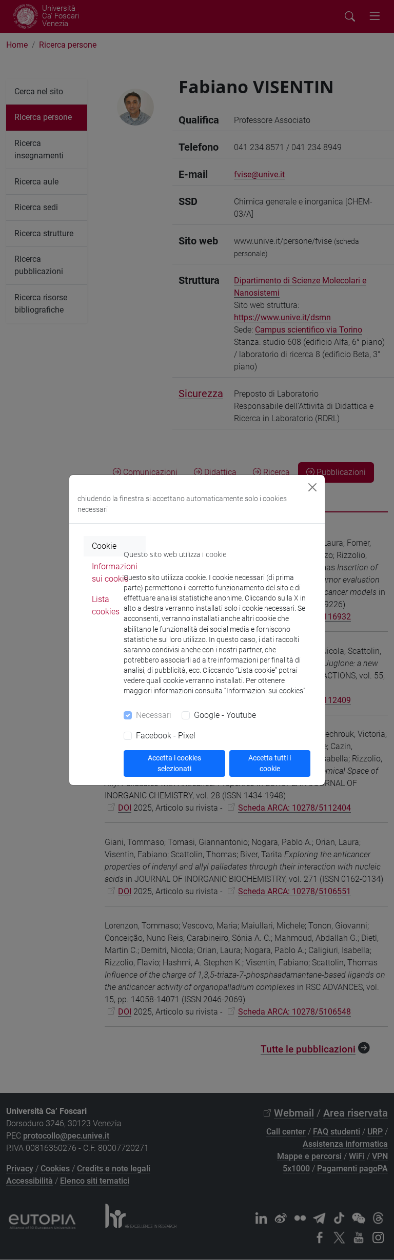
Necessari (153, 715)
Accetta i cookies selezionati (174, 763)
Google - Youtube (225, 715)
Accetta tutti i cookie (269, 763)
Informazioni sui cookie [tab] (114, 573)
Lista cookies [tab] (106, 605)
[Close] (312, 487)
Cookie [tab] (104, 546)
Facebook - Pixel (165, 735)
